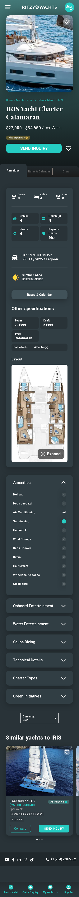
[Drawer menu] (8, 7)
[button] (37, 839)
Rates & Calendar (39, 295)
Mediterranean (25, 100)
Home (9, 100)
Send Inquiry (34, 148)
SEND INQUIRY (54, 828)
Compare (20, 828)
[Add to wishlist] (66, 21)
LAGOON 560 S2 (22, 801)
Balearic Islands (46, 100)
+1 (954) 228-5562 (63, 859)
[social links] (7, 859)
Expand (54, 453)
